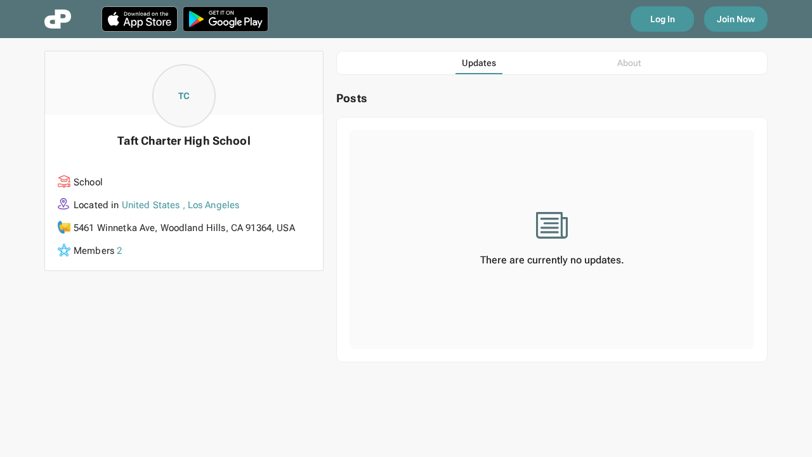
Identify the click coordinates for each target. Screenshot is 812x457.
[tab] (478, 62)
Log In (662, 19)
